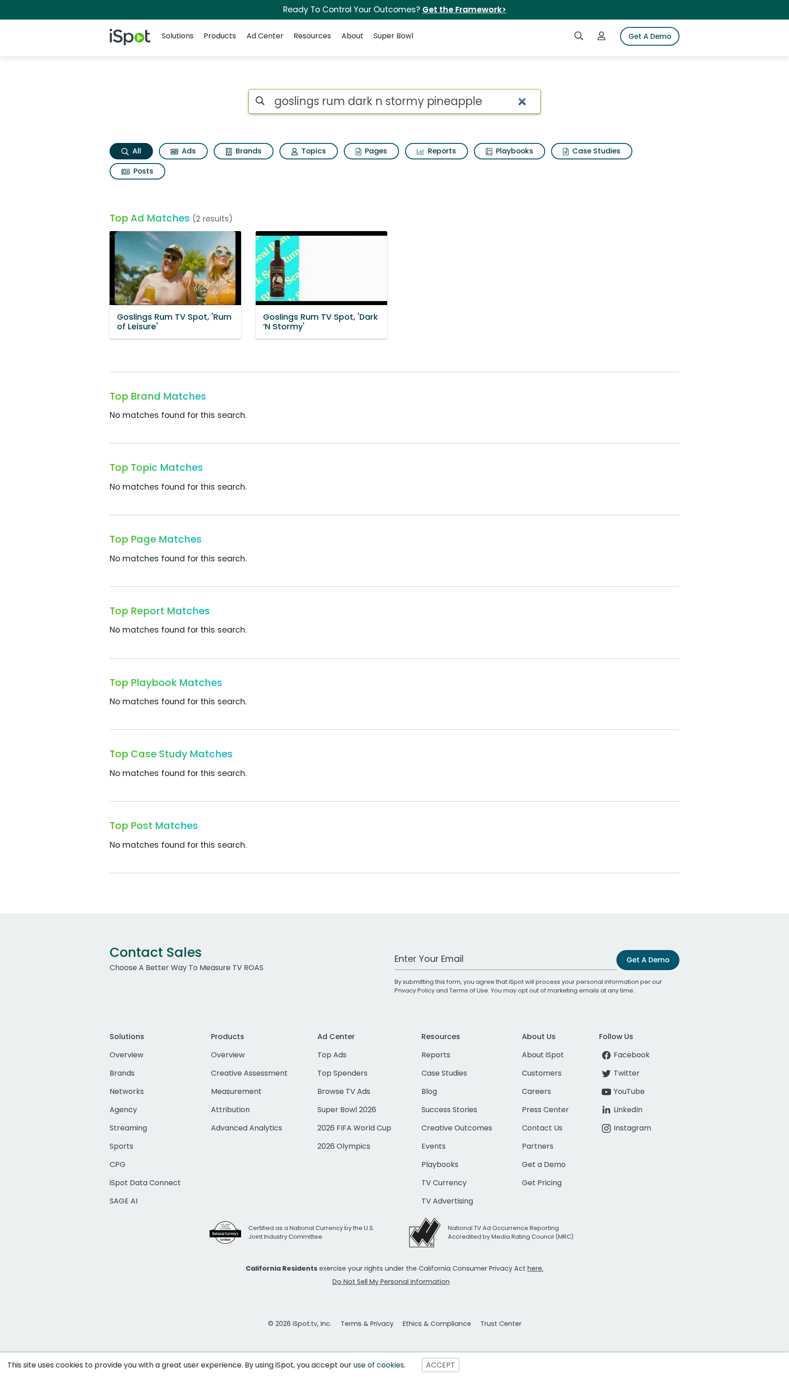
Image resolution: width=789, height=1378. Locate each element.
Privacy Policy (414, 990)
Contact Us (542, 1128)
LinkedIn (628, 1109)
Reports (441, 151)
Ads (188, 151)
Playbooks (513, 151)
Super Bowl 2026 (346, 1109)
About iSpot (543, 1055)
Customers (542, 1073)
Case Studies (595, 151)
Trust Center (500, 1323)
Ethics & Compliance (437, 1323)
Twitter (627, 1073)
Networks (127, 1091)
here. (535, 1268)
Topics (313, 151)
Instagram (632, 1128)
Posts (142, 171)
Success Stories (449, 1109)
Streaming (128, 1128)
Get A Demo (649, 36)
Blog (429, 1091)
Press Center (545, 1109)
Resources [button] (312, 36)
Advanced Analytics (246, 1128)
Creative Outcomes (456, 1128)
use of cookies (378, 1365)
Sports (121, 1146)
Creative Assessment (249, 1073)
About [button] (352, 36)
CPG (118, 1164)
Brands (248, 151)
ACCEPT (440, 1365)
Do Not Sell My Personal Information (391, 1281)
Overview (126, 1055)
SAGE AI (123, 1201)
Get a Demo (544, 1164)
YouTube (629, 1091)
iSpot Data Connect (145, 1182)
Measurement (236, 1091)
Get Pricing (542, 1182)
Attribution (230, 1109)
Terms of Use (468, 990)
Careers (536, 1091)
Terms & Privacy (367, 1323)
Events (433, 1146)
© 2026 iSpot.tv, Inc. (299, 1323)
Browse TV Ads (343, 1091)
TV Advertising (447, 1201)
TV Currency (444, 1182)
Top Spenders (342, 1073)
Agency (123, 1109)
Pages (375, 151)
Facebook (632, 1055)
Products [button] (220, 36)
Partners (537, 1146)
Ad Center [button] (265, 36)
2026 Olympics (343, 1146)
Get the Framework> (464, 9)
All (136, 151)
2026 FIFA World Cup (354, 1128)
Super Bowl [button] (393, 36)
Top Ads (332, 1055)
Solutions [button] (178, 36)
